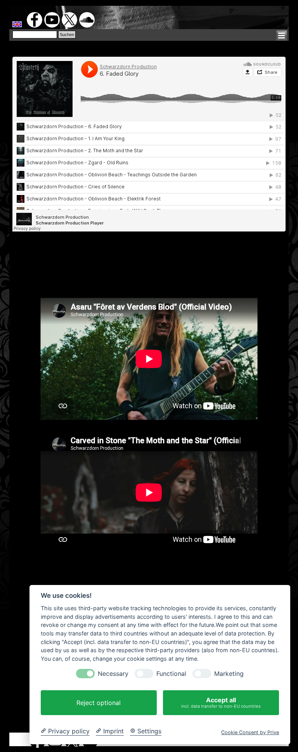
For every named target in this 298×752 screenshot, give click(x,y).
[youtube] (52, 20)
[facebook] (34, 20)
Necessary (113, 673)
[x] (69, 20)
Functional (171, 673)
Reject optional (98, 703)
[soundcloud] (87, 20)
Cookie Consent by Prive (250, 732)
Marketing (229, 673)
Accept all (221, 702)
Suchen (67, 34)
